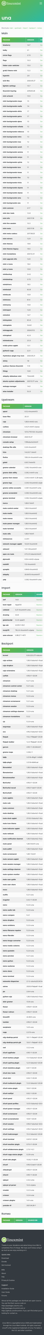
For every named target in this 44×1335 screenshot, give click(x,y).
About (4, 1273)
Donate (4, 1262)
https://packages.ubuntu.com (12, 1306)
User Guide (6, 1292)
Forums (4, 1296)
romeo (39, 28)
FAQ (3, 1277)
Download (5, 1258)
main (11, 28)
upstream (18, 28)
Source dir (40, 600)
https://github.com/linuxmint (12, 1311)
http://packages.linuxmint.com (12, 1308)
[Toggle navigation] (40, 3)
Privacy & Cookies (8, 1280)
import (25, 28)
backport (32, 28)
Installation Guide (8, 1289)
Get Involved (6, 1265)
